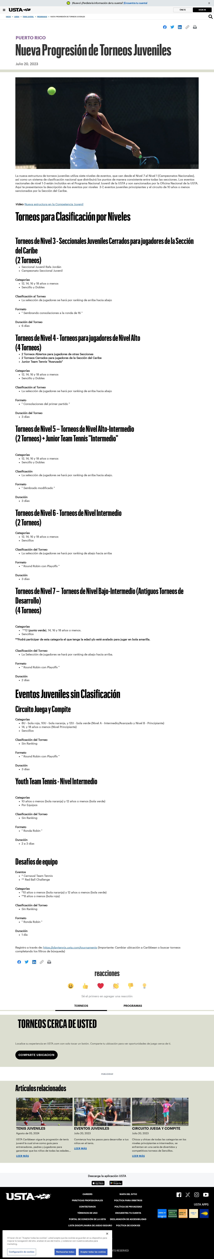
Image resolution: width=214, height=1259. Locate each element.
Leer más (22, 1156)
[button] (209, 3)
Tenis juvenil (28, 17)
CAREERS (87, 1194)
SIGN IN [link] (202, 9)
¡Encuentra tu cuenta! (135, 3)
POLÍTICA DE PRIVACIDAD (128, 1206)
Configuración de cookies (21, 1252)
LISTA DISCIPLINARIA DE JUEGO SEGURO (90, 1225)
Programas (42, 17)
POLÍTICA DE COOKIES (128, 1225)
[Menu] (4, 10)
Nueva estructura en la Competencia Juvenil (54, 204)
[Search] (210, 16)
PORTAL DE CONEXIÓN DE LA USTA (87, 1219)
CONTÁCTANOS (87, 1206)
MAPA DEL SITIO (128, 1194)
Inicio (8, 17)
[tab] (81, 1007)
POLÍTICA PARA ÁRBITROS (128, 1200)
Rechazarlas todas (65, 1252)
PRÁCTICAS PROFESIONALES (87, 1200)
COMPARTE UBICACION (36, 1055)
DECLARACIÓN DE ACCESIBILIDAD (128, 1219)
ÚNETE (183, 9)
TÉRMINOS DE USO (87, 1213)
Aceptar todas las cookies (93, 1252)
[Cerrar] (107, 1233)
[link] (165, 27)
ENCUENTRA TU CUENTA (128, 1213)
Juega (16, 17)
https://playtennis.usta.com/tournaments (70, 947)
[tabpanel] (107, 1041)
